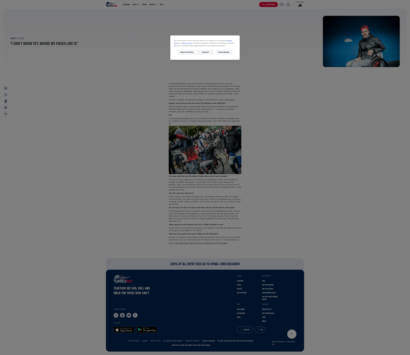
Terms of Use (187, 43)
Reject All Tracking (186, 52)
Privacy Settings (223, 52)
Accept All (205, 52)
